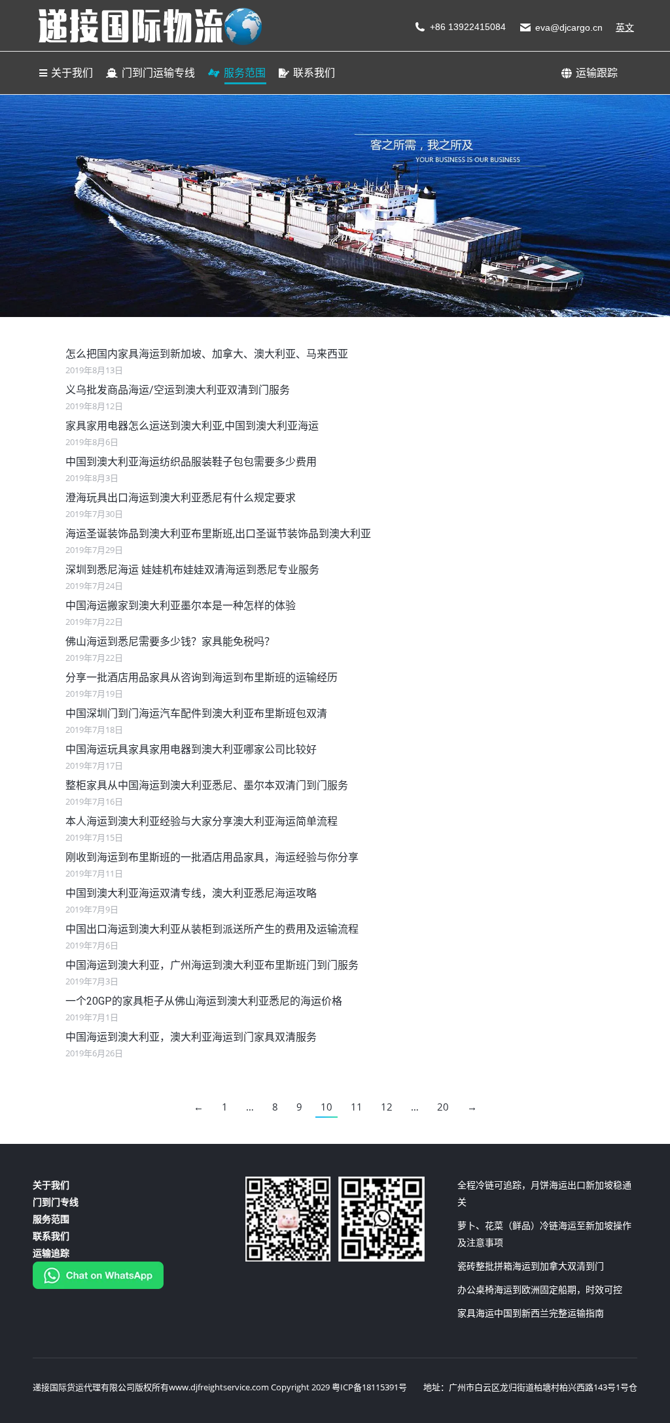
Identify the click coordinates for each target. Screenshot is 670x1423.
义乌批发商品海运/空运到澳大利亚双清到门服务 (177, 390)
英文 (625, 27)
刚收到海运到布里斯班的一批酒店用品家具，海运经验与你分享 (212, 857)
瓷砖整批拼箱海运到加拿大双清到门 (530, 1266)
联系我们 (51, 1236)
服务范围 (51, 1219)
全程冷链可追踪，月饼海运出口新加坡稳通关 (544, 1193)
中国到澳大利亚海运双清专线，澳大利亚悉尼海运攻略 (191, 893)
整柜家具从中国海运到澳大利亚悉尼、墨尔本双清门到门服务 (206, 785)
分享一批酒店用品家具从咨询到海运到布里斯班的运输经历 (201, 677)
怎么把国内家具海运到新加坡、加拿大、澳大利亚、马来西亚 (206, 354)
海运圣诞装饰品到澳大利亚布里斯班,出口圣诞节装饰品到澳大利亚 (218, 533)
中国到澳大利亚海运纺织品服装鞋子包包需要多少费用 (191, 462)
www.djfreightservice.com (219, 1387)
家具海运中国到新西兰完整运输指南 (530, 1313)
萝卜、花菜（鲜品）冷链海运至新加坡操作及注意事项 (544, 1233)
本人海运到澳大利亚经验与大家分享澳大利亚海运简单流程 (201, 821)
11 (356, 1106)
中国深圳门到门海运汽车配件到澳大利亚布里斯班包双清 (196, 713)
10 (326, 1106)
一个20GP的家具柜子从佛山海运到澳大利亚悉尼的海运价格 (203, 1001)
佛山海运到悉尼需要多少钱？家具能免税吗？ (170, 641)
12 (387, 1106)
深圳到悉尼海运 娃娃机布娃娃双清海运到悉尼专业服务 (192, 569)
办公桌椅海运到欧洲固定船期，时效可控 (539, 1289)
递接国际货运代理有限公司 (84, 1387)
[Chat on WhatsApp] (98, 1285)
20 (443, 1106)
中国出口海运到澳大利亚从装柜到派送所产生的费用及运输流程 (212, 929)
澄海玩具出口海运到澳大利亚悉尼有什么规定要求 (180, 498)
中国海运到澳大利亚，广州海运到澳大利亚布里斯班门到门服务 (212, 965)
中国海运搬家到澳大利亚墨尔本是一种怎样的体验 (180, 605)
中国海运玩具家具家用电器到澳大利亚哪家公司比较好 (191, 749)
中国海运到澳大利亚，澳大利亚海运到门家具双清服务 (191, 1037)
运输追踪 (51, 1253)
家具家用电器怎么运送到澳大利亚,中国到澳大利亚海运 (192, 426)
